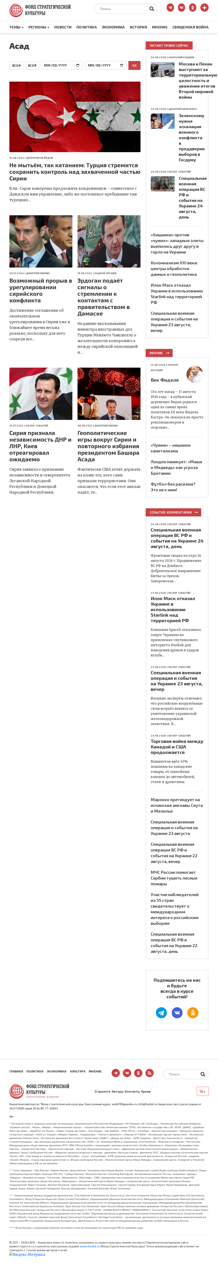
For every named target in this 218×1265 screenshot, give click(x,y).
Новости (63, 27)
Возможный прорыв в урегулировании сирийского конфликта (40, 290)
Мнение (160, 27)
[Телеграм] (161, 1012)
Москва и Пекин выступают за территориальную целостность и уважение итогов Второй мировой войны (198, 80)
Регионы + (39, 27)
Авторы (117, 1091)
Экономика (113, 27)
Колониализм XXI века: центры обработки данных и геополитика (174, 268)
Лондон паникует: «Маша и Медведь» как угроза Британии (176, 467)
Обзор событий (37, 425)
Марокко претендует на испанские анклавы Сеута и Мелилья (177, 805)
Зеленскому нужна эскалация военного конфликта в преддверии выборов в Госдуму (192, 137)
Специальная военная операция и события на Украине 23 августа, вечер (177, 681)
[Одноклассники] (192, 1012)
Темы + (16, 27)
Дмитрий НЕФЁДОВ (39, 157)
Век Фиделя (165, 379)
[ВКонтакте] (177, 1012)
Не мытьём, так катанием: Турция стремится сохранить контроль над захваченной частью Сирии (75, 171)
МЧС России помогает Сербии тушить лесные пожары (174, 878)
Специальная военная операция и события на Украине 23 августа (174, 827)
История (138, 27)
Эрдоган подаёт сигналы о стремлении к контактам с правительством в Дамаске (103, 297)
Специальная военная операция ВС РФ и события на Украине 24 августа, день (177, 538)
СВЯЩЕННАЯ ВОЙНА (190, 27)
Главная (16, 1071)
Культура (77, 1071)
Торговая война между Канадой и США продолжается (177, 746)
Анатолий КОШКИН (181, 57)
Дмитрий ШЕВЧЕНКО (182, 108)
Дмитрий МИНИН (37, 273)
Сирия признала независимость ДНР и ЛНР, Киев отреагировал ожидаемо (40, 445)
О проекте (102, 1091)
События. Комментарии (171, 512)
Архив (146, 1091)
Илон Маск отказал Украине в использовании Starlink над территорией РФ (173, 609)
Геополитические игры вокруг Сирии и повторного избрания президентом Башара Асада (108, 445)
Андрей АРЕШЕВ (105, 273)
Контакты (132, 1091)
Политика (86, 27)
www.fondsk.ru (90, 1246)
